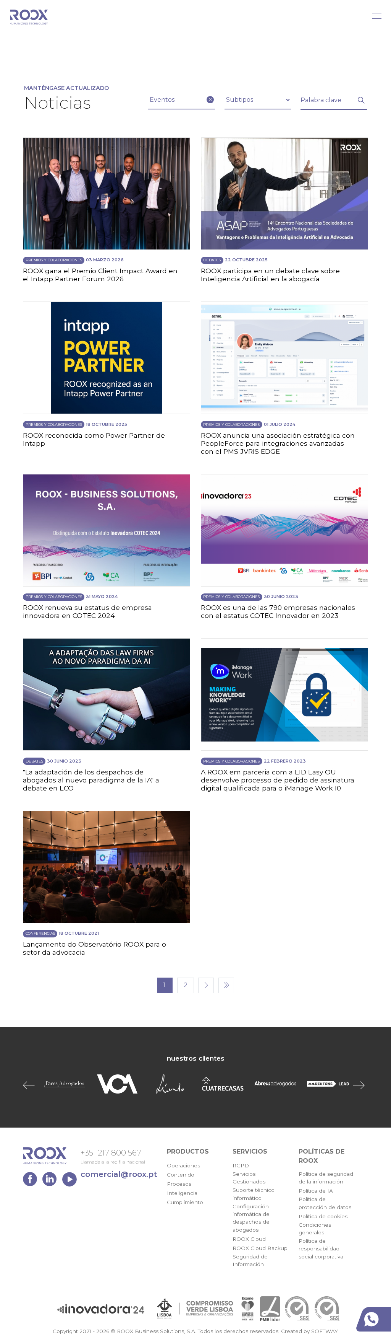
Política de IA (316, 1191)
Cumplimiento (185, 1202)
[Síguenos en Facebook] (32, 1181)
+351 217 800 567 (111, 1152)
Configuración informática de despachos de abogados (251, 1218)
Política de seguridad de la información (326, 1178)
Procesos (179, 1184)
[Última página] (226, 985)
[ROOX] (29, 17)
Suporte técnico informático (254, 1194)
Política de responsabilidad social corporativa (321, 1249)
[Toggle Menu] (376, 15)
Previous (30, 1085)
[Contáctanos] (375, 1319)
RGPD (241, 1165)
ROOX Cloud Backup (260, 1248)
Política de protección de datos (325, 1203)
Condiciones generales (315, 1228)
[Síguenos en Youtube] (69, 1181)
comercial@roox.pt (119, 1174)
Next (360, 1085)
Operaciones (183, 1165)
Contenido (180, 1175)
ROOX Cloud (249, 1239)
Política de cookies (323, 1216)
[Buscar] (361, 100)
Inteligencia (182, 1193)
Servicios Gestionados (249, 1178)
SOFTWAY (324, 1331)
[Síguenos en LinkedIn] (51, 1181)
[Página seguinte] (206, 985)
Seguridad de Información (250, 1260)
